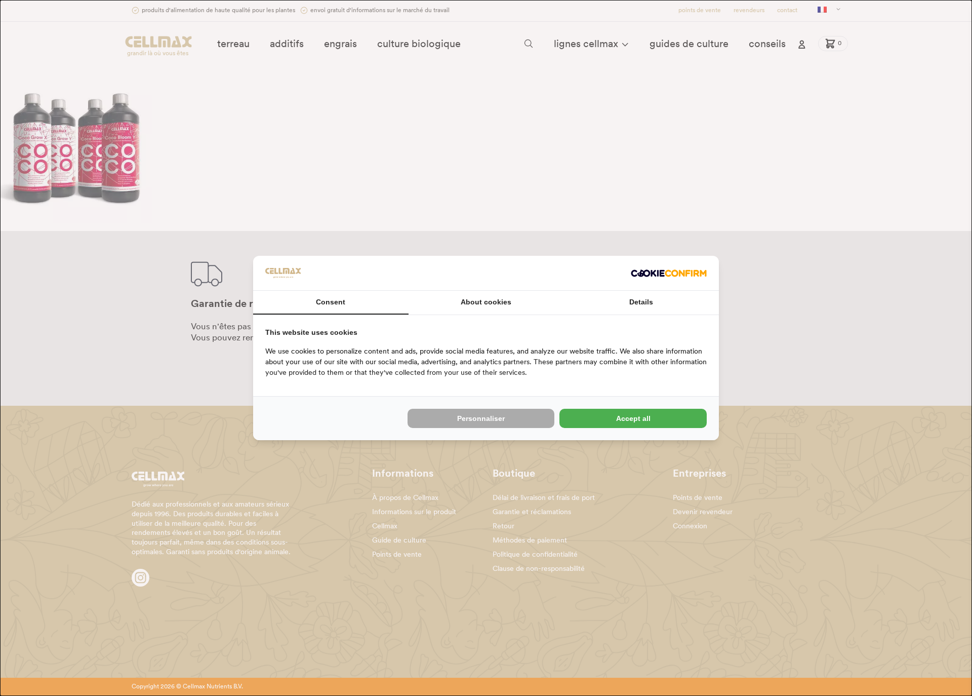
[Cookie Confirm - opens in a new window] (669, 273)
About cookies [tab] (486, 302)
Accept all (633, 418)
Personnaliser (481, 418)
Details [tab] (641, 302)
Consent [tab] (330, 302)
